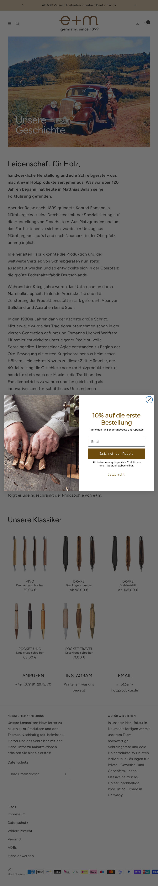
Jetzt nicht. (116, 474)
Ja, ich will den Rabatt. (117, 453)
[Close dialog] (149, 399)
